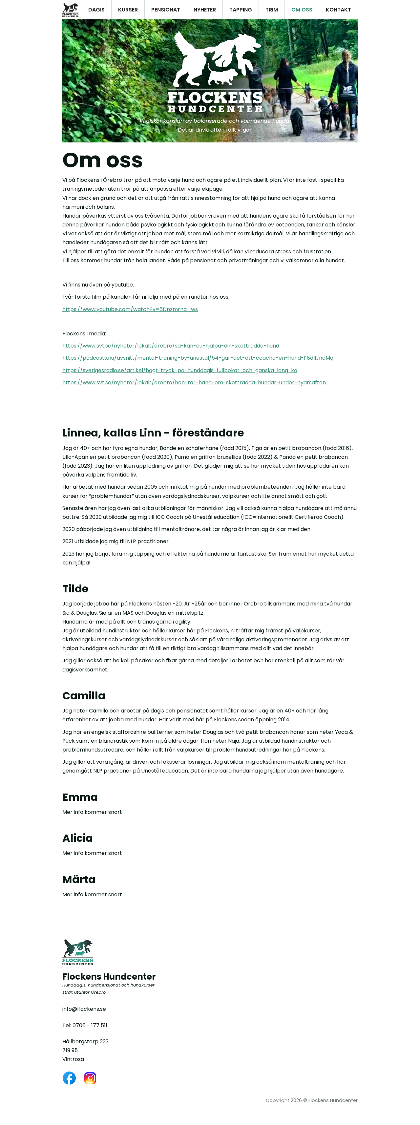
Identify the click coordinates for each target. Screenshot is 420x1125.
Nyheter (205, 9)
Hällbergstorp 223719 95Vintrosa (85, 1050)
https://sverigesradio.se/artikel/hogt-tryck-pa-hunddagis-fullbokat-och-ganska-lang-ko (179, 370)
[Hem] (70, 9)
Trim (271, 9)
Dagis (96, 9)
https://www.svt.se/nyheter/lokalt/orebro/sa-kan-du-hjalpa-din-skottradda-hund (170, 346)
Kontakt (338, 9)
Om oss (301, 9)
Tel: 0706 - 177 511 (84, 1025)
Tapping (240, 9)
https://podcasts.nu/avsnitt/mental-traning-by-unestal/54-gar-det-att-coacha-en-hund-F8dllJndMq (197, 358)
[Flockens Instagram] (90, 1078)
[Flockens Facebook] (69, 1078)
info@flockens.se (84, 1009)
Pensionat (165, 9)
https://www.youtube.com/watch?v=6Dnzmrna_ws (130, 309)
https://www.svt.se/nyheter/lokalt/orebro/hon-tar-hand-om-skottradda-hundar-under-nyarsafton (194, 382)
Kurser (128, 9)
